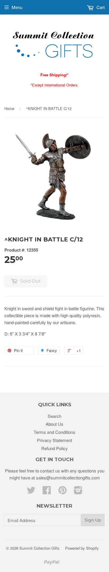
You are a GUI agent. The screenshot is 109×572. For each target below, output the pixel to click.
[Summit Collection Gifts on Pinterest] (62, 492)
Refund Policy (54, 448)
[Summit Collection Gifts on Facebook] (46, 492)
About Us (54, 424)
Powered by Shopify (82, 548)
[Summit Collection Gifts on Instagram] (78, 492)
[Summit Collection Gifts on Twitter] (31, 492)
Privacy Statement (54, 440)
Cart (100, 7)
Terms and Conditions (54, 432)
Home (9, 108)
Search (54, 416)
